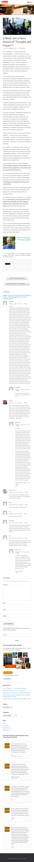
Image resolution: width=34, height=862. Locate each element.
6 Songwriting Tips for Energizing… (17, 283)
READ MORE (7, 678)
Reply (25, 303)
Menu (31, 2)
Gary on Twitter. (26, 240)
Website (5, 616)
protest (16, 255)
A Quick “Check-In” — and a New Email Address (14, 688)
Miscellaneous (11, 253)
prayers (12, 255)
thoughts (11, 256)
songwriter (28, 255)
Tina (10, 502)
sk (9, 511)
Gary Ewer (22, 48)
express (5, 255)
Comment (5, 584)
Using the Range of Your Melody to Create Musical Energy (17, 699)
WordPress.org (6, 730)
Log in (4, 723)
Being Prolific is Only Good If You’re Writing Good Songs (16, 693)
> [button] (32, 9)
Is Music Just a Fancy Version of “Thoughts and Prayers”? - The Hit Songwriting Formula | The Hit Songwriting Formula (17, 296)
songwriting (5, 256)
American (23, 253)
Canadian (28, 253)
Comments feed (6, 728)
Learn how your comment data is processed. (16, 629)
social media (22, 255)
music (8, 255)
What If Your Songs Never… (17, 278)
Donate (17, 640)
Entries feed (6, 725)
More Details (6, 10)
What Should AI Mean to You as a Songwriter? (14, 690)
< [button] (1, 9)
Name (4, 603)
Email (4, 609)
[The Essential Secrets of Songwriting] (5, 2)
